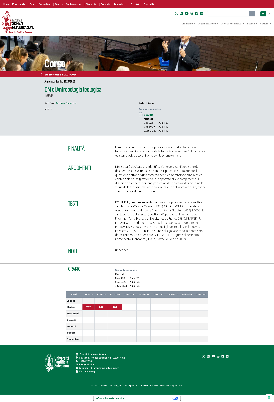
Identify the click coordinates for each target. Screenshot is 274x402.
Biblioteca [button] (120, 4)
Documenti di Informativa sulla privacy (99, 368)
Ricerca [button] (250, 23)
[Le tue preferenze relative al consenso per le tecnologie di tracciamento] (269, 397)
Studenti (91, 4)
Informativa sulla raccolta (110, 398)
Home (6, 4)
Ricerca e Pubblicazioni (68, 4)
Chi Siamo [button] (188, 23)
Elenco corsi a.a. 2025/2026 (60, 74)
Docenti (105, 4)
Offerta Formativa (40, 4)
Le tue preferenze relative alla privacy (149, 398)
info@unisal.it (86, 364)
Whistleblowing (87, 371)
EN (269, 13)
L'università (18, 4)
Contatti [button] (149, 4)
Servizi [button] (135, 4)
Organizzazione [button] (207, 23)
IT (263, 13)
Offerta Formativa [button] (231, 23)
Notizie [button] (264, 23)
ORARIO (148, 115)
